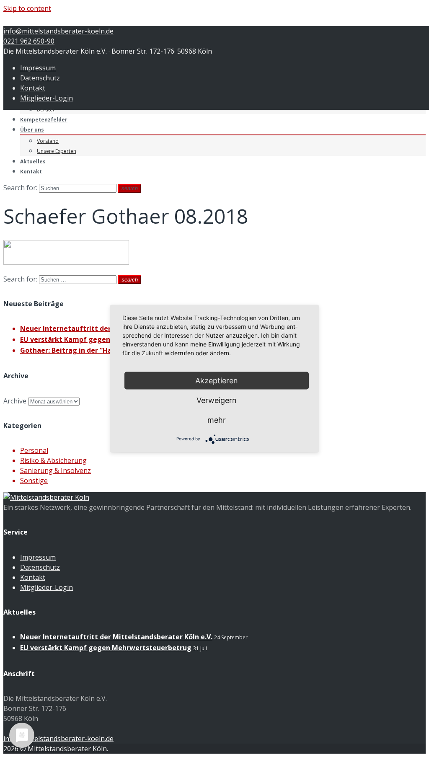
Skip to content (27, 8)
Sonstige (34, 480)
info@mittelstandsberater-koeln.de (58, 31)
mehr (216, 419)
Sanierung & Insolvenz (55, 470)
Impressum (38, 67)
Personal (34, 450)
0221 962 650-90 (28, 41)
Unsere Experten (56, 151)
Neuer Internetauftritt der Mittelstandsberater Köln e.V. (116, 636)
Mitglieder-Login (46, 98)
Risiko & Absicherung (53, 460)
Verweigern (216, 399)
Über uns (32, 129)
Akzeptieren (216, 380)
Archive (14, 401)
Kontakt (32, 88)
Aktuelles (33, 161)
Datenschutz (40, 78)
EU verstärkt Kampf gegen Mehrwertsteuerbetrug (105, 339)
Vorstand (48, 141)
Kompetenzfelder (43, 119)
